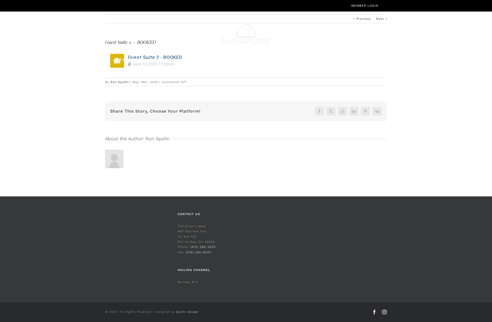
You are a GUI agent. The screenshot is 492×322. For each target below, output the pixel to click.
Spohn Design (187, 312)
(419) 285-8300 (198, 252)
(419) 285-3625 (203, 247)
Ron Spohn (119, 82)
